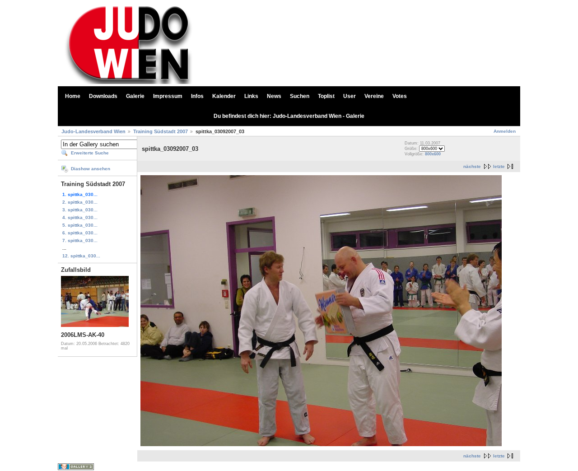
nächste (472, 166)
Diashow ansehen (90, 168)
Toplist (326, 96)
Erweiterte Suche (90, 152)
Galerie (135, 96)
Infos (197, 96)
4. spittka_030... (80, 217)
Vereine (374, 96)
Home (72, 96)
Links (251, 96)
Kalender (224, 96)
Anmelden (505, 131)
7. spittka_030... (80, 240)
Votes (399, 96)
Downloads (103, 96)
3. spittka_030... (80, 209)
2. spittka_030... (80, 202)
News (274, 96)
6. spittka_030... (80, 232)
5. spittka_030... (80, 225)
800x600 (433, 154)
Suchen (299, 96)
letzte (499, 166)
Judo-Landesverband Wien (93, 131)
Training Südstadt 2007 (160, 131)
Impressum (167, 96)
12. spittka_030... (81, 255)
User (349, 96)
